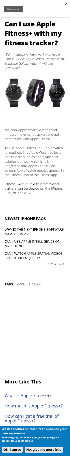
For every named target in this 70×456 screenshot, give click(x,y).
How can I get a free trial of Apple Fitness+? (32, 418)
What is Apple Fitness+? (28, 395)
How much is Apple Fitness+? (34, 406)
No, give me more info (43, 450)
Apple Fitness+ (29, 284)
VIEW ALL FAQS (56, 264)
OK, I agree (12, 450)
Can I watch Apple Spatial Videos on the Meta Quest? (34, 255)
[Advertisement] (35, 333)
